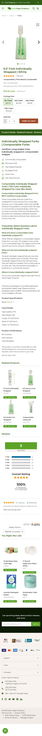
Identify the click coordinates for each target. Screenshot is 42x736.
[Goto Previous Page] (3, 42)
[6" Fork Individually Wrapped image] (11, 378)
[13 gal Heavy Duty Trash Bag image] (11, 550)
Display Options (14, 527)
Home (4, 15)
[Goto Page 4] (24, 64)
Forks (19, 15)
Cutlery (11, 15)
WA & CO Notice (11, 718)
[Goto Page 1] (17, 64)
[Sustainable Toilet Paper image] (31, 582)
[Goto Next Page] (38, 42)
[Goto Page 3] (22, 64)
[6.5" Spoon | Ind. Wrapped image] (31, 378)
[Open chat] (5, 730)
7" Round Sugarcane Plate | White (30, 563)
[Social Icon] (2, 699)
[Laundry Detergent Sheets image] (11, 582)
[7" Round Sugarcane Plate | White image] (31, 550)
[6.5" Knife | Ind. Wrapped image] (11, 406)
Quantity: (7, 117)
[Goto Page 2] (20, 64)
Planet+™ (10, 302)
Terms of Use (7, 713)
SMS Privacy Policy (12, 715)
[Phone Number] (38, 2)
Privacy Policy (20, 713)
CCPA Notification (29, 715)
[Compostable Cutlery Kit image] (31, 406)
